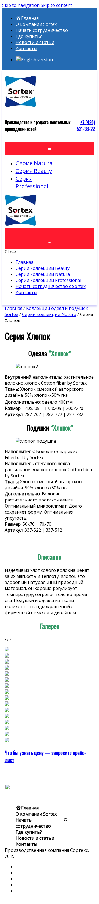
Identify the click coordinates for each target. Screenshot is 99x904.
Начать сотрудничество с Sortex (51, 286)
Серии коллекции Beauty (43, 268)
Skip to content (56, 5)
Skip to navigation (21, 5)
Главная (24, 262)
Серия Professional (32, 182)
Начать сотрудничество (42, 30)
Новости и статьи (35, 42)
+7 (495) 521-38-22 (86, 125)
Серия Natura (34, 163)
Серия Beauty (34, 170)
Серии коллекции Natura (43, 274)
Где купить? (29, 36)
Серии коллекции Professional (48, 280)
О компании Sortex (36, 24)
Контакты (26, 48)
